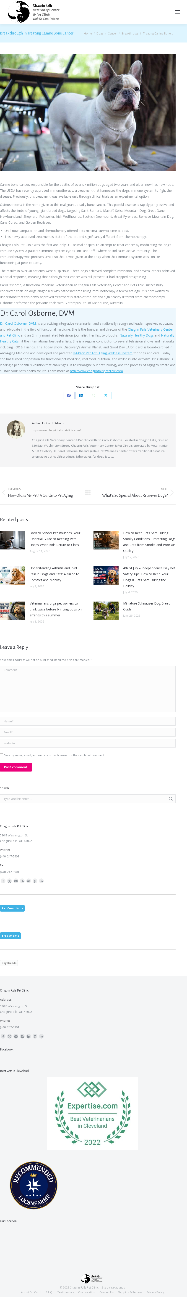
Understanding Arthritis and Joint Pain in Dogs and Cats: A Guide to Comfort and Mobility (54, 574)
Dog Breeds (9, 963)
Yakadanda (118, 1287)
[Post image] (12, 540)
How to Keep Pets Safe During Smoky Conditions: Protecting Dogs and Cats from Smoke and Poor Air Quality (149, 542)
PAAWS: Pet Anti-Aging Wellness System (102, 353)
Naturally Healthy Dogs (136, 335)
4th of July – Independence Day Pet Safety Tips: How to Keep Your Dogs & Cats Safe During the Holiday (149, 577)
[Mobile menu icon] (177, 12)
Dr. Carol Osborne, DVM (18, 323)
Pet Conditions (12, 908)
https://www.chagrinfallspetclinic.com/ (56, 430)
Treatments (10, 936)
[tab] (12, 908)
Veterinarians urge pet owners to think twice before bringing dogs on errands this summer (56, 609)
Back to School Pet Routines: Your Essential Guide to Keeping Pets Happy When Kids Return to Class (55, 539)
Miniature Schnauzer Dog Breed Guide (146, 606)
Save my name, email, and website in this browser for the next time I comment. (54, 755)
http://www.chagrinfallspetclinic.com (96, 371)
